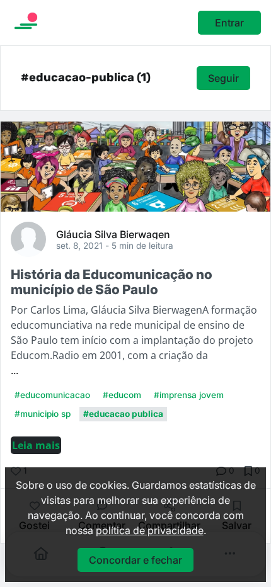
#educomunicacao (52, 395)
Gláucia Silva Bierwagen (113, 233)
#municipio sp (42, 414)
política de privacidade (150, 530)
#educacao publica (123, 414)
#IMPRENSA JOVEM (189, 395)
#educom (122, 395)
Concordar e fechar (135, 560)
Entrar (229, 22)
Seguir (223, 78)
